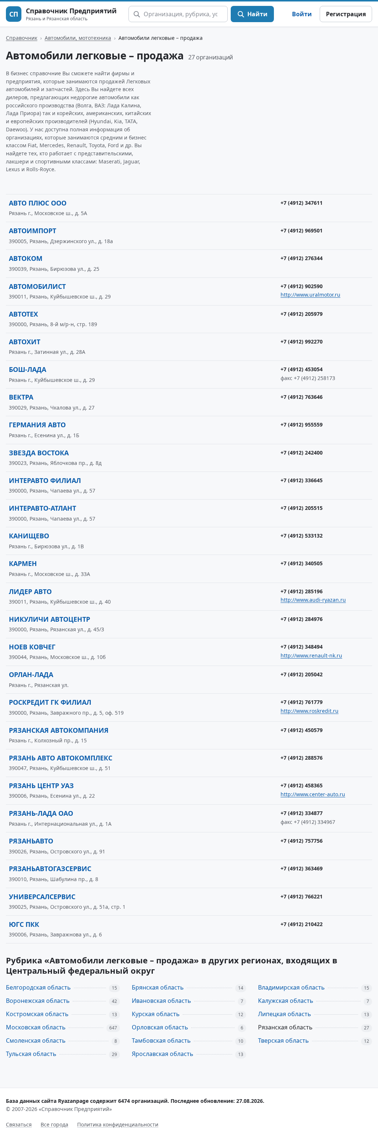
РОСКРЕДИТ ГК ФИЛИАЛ (50, 702)
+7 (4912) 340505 (302, 563)
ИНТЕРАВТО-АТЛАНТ (42, 508)
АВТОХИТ (24, 341)
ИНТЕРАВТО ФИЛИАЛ (45, 480)
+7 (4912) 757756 (302, 840)
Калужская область (285, 1001)
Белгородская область (38, 987)
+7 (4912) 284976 (302, 618)
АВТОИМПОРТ (32, 230)
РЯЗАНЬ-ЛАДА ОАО (41, 813)
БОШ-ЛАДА (27, 369)
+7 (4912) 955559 (302, 424)
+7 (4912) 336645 (302, 480)
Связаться (19, 1124)
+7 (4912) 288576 (302, 757)
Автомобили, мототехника (78, 37)
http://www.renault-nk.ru (311, 655)
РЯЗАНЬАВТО (31, 840)
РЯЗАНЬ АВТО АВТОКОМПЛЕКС (60, 757)
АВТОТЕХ (23, 314)
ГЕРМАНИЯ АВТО (37, 424)
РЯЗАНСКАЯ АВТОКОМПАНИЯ (59, 730)
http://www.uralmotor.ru (310, 294)
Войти (302, 14)
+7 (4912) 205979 (302, 313)
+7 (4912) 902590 (302, 286)
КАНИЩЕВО (29, 535)
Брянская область (158, 987)
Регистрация (346, 14)
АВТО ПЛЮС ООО (37, 203)
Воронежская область (38, 1001)
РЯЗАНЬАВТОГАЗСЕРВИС (50, 868)
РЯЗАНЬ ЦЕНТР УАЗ (41, 785)
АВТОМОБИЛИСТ (37, 286)
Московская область (36, 1027)
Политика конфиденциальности (117, 1124)
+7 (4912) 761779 (302, 701)
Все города (54, 1124)
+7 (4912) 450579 (302, 730)
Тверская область (283, 1040)
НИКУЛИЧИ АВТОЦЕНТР (49, 619)
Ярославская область (162, 1054)
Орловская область (160, 1027)
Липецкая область (284, 1014)
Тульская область (31, 1054)
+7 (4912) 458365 (302, 785)
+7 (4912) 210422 (302, 924)
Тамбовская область (161, 1040)
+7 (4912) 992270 (302, 341)
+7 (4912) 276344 (302, 258)
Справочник (21, 37)
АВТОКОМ (25, 258)
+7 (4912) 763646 (302, 396)
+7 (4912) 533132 (302, 535)
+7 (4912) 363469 (302, 868)
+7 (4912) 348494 (302, 646)
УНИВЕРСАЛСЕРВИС (42, 896)
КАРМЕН (23, 563)
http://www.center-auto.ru (313, 794)
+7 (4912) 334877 (302, 813)
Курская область (156, 1014)
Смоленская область (36, 1040)
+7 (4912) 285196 (302, 591)
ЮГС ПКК (24, 924)
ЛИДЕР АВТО (30, 591)
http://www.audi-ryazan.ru (313, 599)
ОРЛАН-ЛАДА (31, 674)
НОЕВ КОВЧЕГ (32, 646)
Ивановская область (161, 1001)
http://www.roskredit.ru (310, 710)
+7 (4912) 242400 (302, 452)
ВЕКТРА (21, 397)
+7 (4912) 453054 (302, 369)
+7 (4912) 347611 (302, 202)
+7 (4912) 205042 (302, 674)
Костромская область (37, 1014)
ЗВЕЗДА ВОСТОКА (39, 452)
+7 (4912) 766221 (302, 896)
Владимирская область (291, 987)
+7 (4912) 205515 (302, 507)
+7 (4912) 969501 (302, 230)
